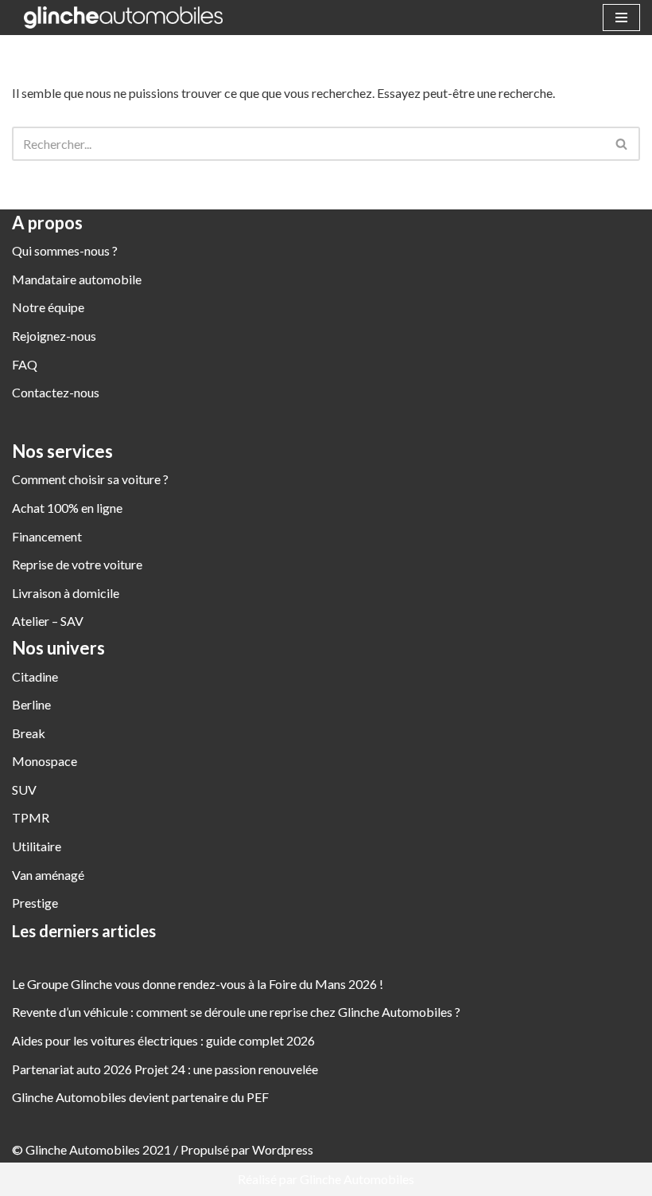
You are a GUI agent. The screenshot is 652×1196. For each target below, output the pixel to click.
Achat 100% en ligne (67, 507)
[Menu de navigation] (621, 17)
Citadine (35, 676)
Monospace (44, 760)
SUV (24, 789)
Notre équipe (48, 307)
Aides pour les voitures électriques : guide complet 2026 (163, 1040)
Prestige (35, 902)
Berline (31, 704)
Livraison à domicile (65, 592)
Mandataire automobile (77, 279)
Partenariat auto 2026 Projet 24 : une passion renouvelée (165, 1069)
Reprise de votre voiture (77, 564)
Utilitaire (36, 846)
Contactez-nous (55, 392)
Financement (47, 536)
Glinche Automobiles (357, 1178)
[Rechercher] (622, 144)
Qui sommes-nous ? (65, 250)
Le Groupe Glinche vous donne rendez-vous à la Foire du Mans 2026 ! (197, 983)
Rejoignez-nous (54, 335)
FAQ (24, 364)
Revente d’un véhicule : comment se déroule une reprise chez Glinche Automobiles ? (236, 1011)
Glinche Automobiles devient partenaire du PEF (140, 1096)
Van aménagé (48, 874)
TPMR (30, 817)
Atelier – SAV (47, 620)
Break (28, 733)
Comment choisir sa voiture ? (90, 479)
